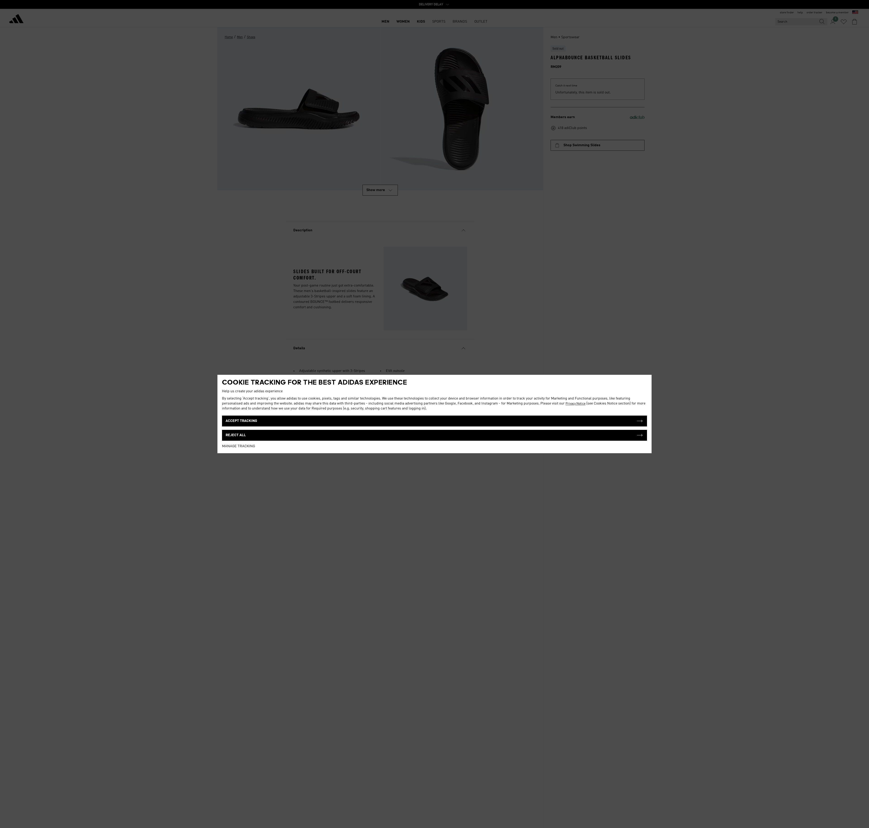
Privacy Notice (575, 403)
